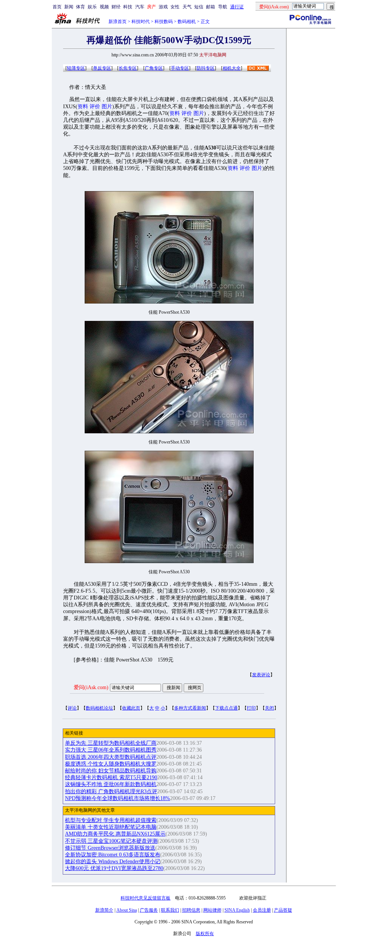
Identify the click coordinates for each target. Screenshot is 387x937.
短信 (198, 6)
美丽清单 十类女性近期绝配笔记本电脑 (110, 827)
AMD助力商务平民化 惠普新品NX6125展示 (115, 834)
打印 (251, 708)
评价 (95, 106)
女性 (175, 6)
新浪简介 (104, 910)
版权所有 (205, 933)
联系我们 (170, 910)
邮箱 (210, 6)
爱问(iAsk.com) (91, 687)
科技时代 (141, 21)
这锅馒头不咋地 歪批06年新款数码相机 (110, 784)
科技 (127, 6)
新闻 (68, 6)
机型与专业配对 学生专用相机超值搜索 (110, 820)
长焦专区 (128, 68)
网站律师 (212, 910)
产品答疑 (283, 910)
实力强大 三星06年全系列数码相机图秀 (110, 750)
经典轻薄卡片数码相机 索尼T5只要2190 (111, 777)
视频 (104, 6)
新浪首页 (117, 21)
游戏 (163, 6)
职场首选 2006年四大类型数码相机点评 (110, 757)
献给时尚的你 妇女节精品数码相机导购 (110, 771)
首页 (57, 6)
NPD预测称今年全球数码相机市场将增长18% (117, 798)
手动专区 (180, 68)
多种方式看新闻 (190, 708)
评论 (72, 708)
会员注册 (262, 910)
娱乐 (92, 6)
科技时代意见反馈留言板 (145, 898)
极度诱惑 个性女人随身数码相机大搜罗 (110, 764)
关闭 (269, 708)
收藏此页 (131, 708)
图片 (107, 106)
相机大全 (232, 68)
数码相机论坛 (99, 708)
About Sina (126, 910)
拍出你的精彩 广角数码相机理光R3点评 (111, 791)
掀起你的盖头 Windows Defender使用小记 (112, 861)
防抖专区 (206, 68)
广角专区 (154, 68)
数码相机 (187, 21)
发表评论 (261, 674)
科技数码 (164, 21)
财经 (116, 6)
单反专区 (102, 68)
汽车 (139, 6)
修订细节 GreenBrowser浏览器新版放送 (110, 848)
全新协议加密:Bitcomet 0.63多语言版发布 (112, 855)
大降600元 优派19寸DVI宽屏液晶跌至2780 (114, 868)
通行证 (237, 6)
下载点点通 (226, 708)
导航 (222, 6)
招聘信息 (191, 910)
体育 (80, 6)
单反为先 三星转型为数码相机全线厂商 (110, 743)
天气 (187, 6)
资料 (82, 106)
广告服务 (149, 910)
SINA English (237, 910)
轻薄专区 (76, 68)
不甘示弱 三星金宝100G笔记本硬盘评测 (111, 841)
